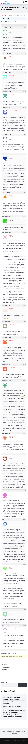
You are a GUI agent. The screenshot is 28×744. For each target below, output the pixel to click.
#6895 (24, 305)
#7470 (24, 454)
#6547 (24, 192)
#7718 (24, 490)
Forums (3, 15)
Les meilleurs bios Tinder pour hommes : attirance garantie (11, 698)
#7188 (24, 364)
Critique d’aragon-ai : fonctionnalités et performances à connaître (14, 711)
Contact (23, 740)
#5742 (24, 134)
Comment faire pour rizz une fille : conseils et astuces (12, 707)
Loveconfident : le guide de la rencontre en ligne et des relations (14, 13)
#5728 (24, 91)
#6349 (24, 154)
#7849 (24, 519)
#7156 (24, 337)
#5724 (24, 53)
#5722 (24, 27)
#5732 (24, 107)
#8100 (24, 625)
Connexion (4, 669)
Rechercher (4, 682)
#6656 (24, 216)
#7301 (24, 433)
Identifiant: (4, 661)
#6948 (24, 321)
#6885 (24, 232)
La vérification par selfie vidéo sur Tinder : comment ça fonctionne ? (12, 715)
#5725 (24, 72)
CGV (21, 740)
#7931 (24, 609)
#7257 (24, 380)
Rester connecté (6, 667)
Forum (6, 15)
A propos (17, 740)
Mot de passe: (4, 664)
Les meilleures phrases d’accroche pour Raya (12, 702)
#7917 (24, 564)
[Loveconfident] (5, 2)
